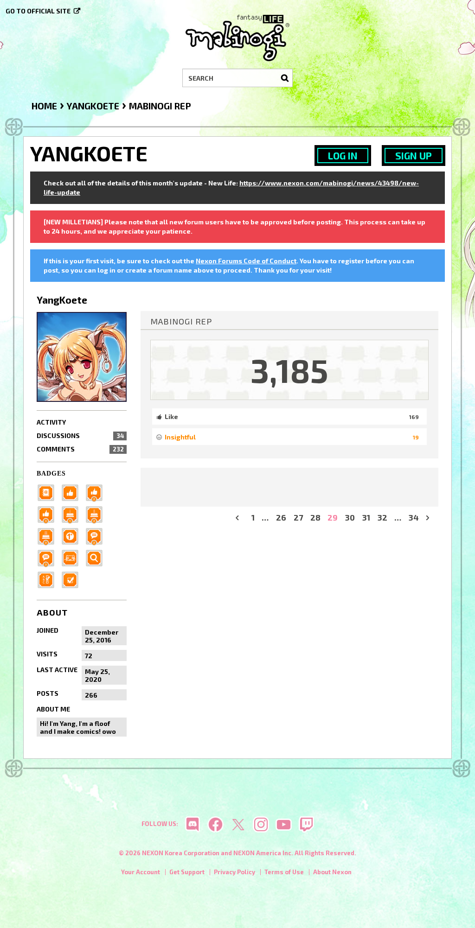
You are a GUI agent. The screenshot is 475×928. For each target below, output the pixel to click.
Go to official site (38, 11)
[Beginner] (73, 492)
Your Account (140, 872)
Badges (51, 473)
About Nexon (332, 872)
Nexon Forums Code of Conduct (246, 261)
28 (315, 517)
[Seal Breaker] (73, 536)
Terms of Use (284, 872)
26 (281, 517)
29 (332, 517)
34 (414, 517)
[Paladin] (97, 514)
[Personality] (73, 557)
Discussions (80, 435)
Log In (343, 155)
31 (366, 517)
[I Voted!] (73, 579)
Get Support (187, 872)
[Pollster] (49, 579)
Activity (51, 422)
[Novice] (49, 514)
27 (298, 517)
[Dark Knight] (49, 536)
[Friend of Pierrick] (49, 492)
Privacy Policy (234, 872)
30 (350, 517)
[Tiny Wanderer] (97, 536)
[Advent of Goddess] (73, 514)
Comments (80, 449)
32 (382, 517)
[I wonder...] (97, 557)
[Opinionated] (49, 557)
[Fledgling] (97, 492)
